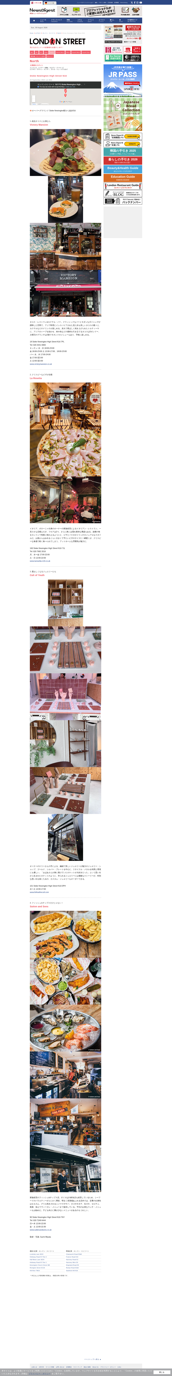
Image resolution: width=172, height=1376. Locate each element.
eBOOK (41, 1367)
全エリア (50, 56)
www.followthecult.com (39, 892)
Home (31, 33)
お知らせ (34, 1367)
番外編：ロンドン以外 (38, 56)
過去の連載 (87, 1367)
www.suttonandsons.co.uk (40, 1230)
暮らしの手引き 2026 (122, 160)
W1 (37, 52)
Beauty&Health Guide (122, 169)
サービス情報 (50, 1367)
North (59, 33)
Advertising (124, 2)
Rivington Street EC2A (37, 1267)
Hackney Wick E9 (72, 1262)
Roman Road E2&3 (72, 1267)
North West (60, 52)
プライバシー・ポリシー (40, 1374)
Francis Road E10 (72, 1257)
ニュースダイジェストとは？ (85, 2)
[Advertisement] (47, 1294)
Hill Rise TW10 (35, 1270)
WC (32, 52)
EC (41, 52)
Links (119, 1367)
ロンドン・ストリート (49, 33)
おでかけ (38, 33)
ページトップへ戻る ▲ (92, 1359)
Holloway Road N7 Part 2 (38, 1257)
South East (86, 52)
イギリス (36, 2)
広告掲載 (110, 2)
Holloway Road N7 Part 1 (38, 1262)
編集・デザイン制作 (100, 2)
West (68, 52)
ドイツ (50, 2)
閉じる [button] (162, 1372)
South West (76, 52)
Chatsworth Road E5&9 (74, 1254)
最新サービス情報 (120, 42)
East (46, 52)
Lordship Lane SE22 (36, 1254)
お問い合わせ (60, 1367)
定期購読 (116, 2)
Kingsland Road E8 (72, 1265)
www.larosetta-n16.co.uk (40, 561)
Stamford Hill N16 (72, 1270)
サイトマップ (77, 1367)
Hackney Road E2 (72, 1259)
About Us (95, 1367)
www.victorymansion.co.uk (41, 364)
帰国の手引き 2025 (123, 152)
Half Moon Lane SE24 (37, 1259)
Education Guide (123, 178)
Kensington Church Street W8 (40, 1265)
